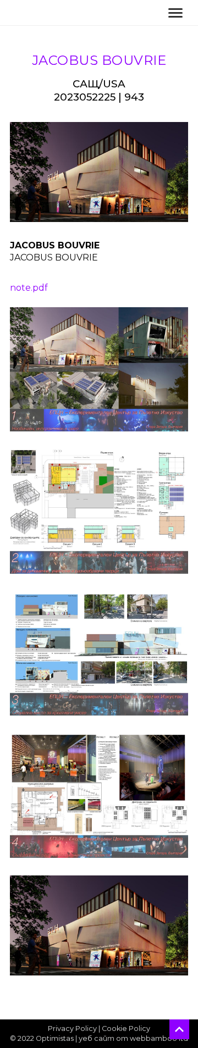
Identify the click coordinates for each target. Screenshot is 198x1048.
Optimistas (55, 1038)
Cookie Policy (126, 1028)
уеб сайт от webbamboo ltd (133, 1038)
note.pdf (29, 287)
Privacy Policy (72, 1028)
